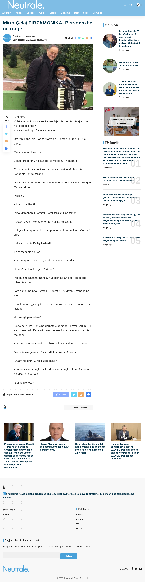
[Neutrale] (26, 5)
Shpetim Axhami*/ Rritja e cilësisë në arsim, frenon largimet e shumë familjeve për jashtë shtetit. (129, 87)
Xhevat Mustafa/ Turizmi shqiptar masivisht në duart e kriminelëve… (54, 447)
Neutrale (17, 36)
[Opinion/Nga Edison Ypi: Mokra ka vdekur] (110, 66)
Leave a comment (80, 408)
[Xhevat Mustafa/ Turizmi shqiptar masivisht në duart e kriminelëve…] (55, 432)
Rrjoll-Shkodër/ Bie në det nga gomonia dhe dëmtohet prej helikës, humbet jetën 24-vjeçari (120, 197)
